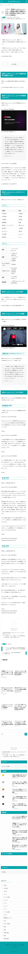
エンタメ (6, 900)
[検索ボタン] (26, 1)
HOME (6, 944)
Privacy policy (14, 947)
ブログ (5, 914)
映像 (5, 926)
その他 (5, 891)
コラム (5, 903)
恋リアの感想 (7, 923)
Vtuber (5, 885)
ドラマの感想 (7, 912)
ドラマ (4, 17)
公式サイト (10, 156)
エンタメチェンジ (14, 1)
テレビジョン (10, 380)
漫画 (5, 935)
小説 (5, 920)
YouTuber (6, 888)
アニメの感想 (7, 897)
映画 (5, 929)
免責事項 (22, 944)
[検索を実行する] (26, 734)
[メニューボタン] (1, 1)
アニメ (5, 894)
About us (10, 944)
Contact (18, 944)
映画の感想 (6, 932)
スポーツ (6, 906)
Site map (14, 944)
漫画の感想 (6, 938)
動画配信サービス (8, 917)
